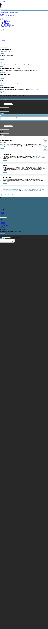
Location (3, 34)
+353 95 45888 (2, 1)
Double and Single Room (6, 24)
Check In (1, 103)
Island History (4, 35)
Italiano (2, 215)
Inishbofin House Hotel (12, 146)
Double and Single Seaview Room (8, 25)
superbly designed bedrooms (38, 157)
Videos (3, 33)
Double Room (4, 20)
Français (2, 214)
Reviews (3, 39)
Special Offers (6, 53)
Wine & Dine (3, 29)
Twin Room (4, 22)
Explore (2, 31)
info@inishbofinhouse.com (8, 207)
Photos (3, 32)
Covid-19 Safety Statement (7, 194)
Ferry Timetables (5, 37)
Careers (3, 40)
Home (2, 18)
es (1, 5)
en (1, 4)
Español (2, 213)
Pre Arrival (4, 195)
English (2, 212)
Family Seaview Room (6, 27)
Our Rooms (3, 19)
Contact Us (3, 38)
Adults (1, 105)
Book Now (2, 53)
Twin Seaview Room (5, 23)
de (1, 3)
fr (1, 6)
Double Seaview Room (6, 21)
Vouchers (3, 28)
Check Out (2, 104)
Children (1, 109)
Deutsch (2, 211)
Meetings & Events (4, 30)
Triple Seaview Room (6, 26)
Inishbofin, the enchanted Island (6, 144)
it (1, 7)
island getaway (21, 167)
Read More (2, 148)
